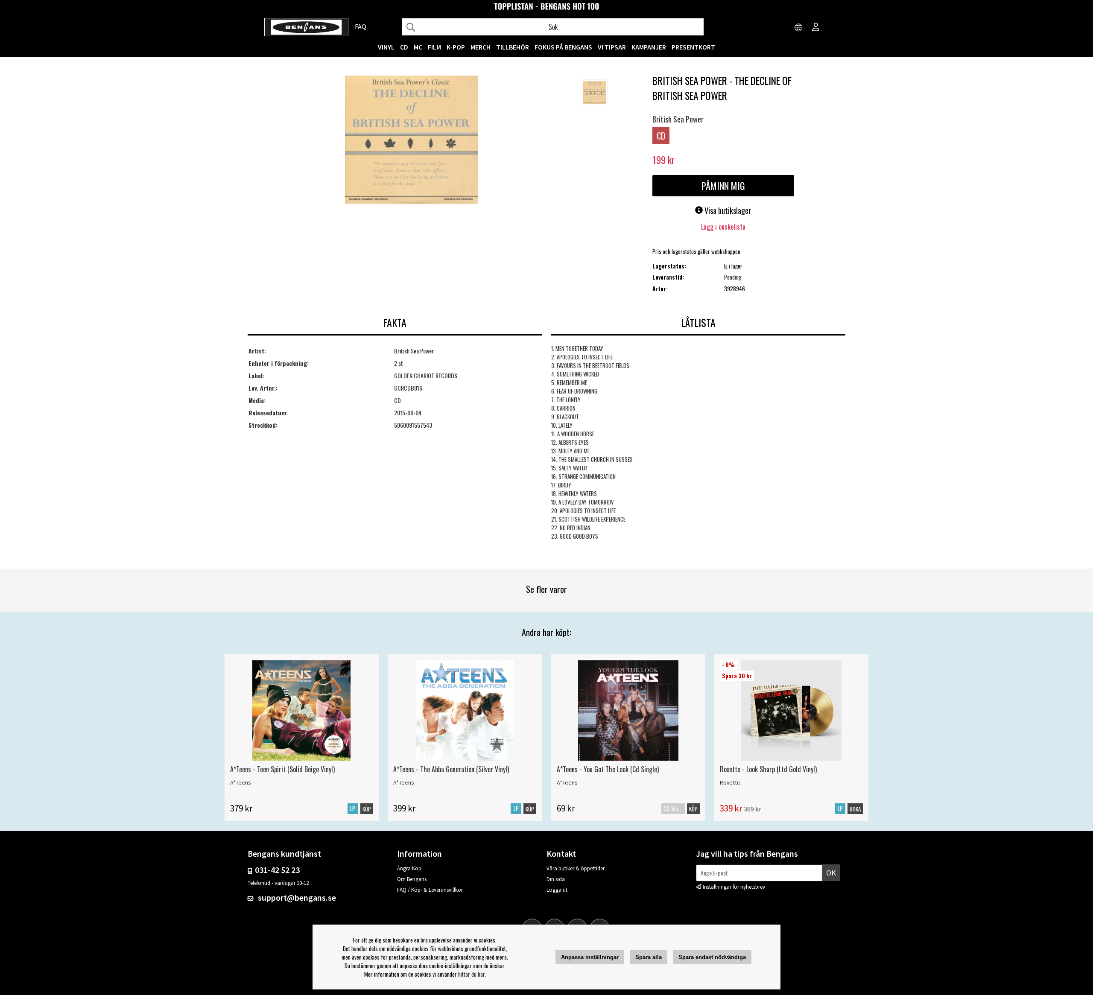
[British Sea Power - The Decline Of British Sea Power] (411, 140)
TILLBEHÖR (512, 47)
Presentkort (693, 47)
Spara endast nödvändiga (712, 957)
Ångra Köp (409, 868)
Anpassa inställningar (590, 957)
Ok (831, 873)
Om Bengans (412, 879)
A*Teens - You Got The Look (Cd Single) (608, 769)
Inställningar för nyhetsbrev (734, 886)
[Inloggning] (816, 28)
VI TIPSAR (612, 47)
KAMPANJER (648, 47)
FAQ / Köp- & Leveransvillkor (430, 889)
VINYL (386, 47)
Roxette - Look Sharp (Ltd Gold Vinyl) (768, 769)
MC (418, 47)
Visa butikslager (727, 210)
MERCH (481, 47)
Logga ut (556, 889)
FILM (434, 47)
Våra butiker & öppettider (575, 868)
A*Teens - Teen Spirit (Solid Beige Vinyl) (282, 769)
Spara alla (648, 957)
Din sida (555, 879)
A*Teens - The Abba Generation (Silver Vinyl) (451, 769)
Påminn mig (723, 186)
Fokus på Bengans (563, 47)
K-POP (456, 47)
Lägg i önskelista (723, 227)
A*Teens (240, 782)
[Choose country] (799, 27)
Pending (732, 277)
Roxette (730, 782)
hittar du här (471, 974)
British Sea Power (678, 119)
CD (404, 47)
